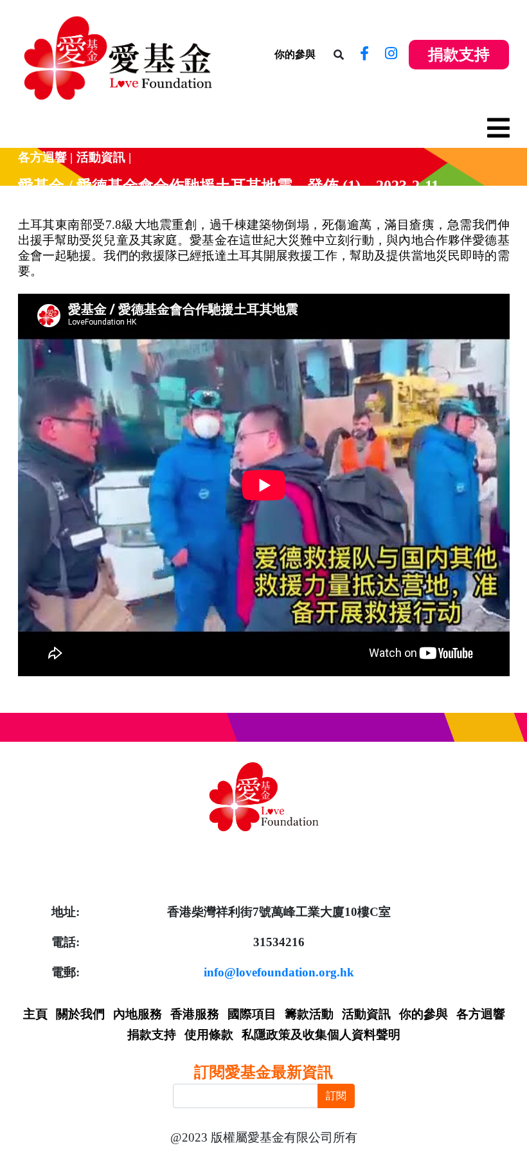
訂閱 (336, 1095)
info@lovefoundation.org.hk (279, 972)
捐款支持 (459, 54)
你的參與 (295, 54)
